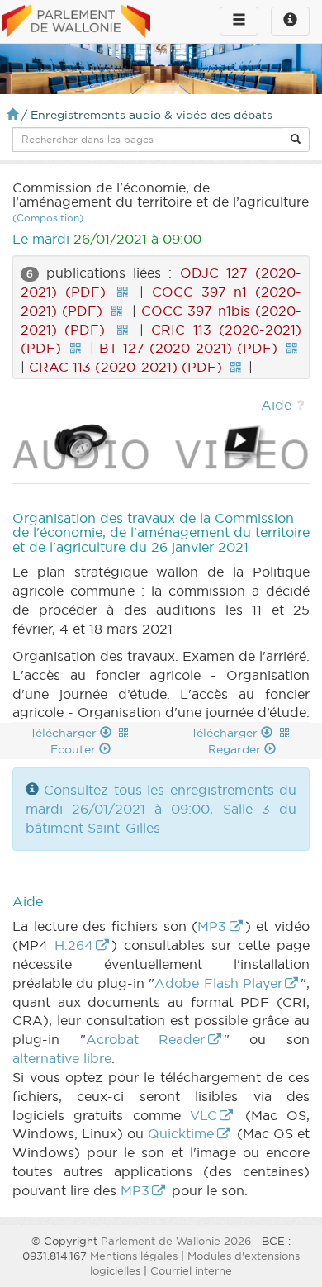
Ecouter (74, 749)
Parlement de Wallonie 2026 (176, 1240)
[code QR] (122, 291)
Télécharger (65, 732)
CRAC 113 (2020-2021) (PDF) (125, 367)
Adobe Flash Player (218, 983)
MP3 (211, 926)
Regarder (236, 749)
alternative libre (61, 1058)
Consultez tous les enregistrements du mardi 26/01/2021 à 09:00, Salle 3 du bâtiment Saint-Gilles (161, 808)
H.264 (73, 945)
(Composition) (47, 217)
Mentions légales (134, 1255)
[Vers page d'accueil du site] (76, 22)
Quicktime (181, 1133)
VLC (203, 1115)
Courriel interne (191, 1270)
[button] (296, 139)
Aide (276, 405)
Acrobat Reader (146, 1039)
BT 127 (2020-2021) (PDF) (188, 348)
